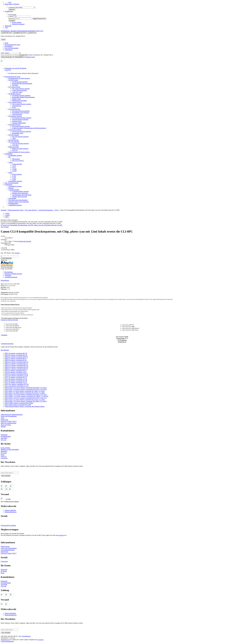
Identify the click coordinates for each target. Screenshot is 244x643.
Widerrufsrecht (5, 546)
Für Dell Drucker (13, 140)
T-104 (14, 178)
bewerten (61, 535)
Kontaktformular (6, 436)
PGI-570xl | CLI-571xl (39, 398)
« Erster (7, 213)
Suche (6, 43)
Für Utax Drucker (13, 142)
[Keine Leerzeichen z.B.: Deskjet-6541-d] (23, 55)
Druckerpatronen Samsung (20, 119)
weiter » (7, 217)
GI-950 (14, 171)
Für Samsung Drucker (15, 116)
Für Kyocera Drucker (14, 130)
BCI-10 (25, 362)
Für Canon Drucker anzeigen (21, 88)
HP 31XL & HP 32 (18, 160)
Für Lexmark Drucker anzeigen (21, 104)
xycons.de (40, 639)
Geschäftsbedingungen (7, 550)
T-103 (14, 176)
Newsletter (4, 438)
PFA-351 (15, 150)
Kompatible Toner (17, 133)
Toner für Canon (17, 92)
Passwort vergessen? (18, 24)
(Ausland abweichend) (24, 241)
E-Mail (10, 16)
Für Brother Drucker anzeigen (21, 95)
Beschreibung (9, 272)
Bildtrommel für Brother (19, 100)
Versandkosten (26, 636)
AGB (2, 418)
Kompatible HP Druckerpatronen (22, 83)
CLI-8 (24, 372)
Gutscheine (4, 458)
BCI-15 (25, 365)
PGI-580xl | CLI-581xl (39, 401)
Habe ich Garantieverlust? (8, 423)
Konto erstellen (16, 22)
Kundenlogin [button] (9, 11)
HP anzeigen (16, 159)
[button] (12, 4)
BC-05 (25, 355)
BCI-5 (24, 358)
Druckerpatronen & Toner (12, 44)
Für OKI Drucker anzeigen (20, 136)
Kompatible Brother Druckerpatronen (23, 97)
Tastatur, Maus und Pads (19, 196)
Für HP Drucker (13, 80)
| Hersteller (8, 275)
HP (9, 157)
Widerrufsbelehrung (10, 512)
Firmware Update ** (9, 421)
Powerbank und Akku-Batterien (18, 200)
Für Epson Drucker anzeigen (21, 111)
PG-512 (25, 384)
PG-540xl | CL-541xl (38, 391)
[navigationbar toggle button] (6, 33)
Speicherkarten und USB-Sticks (21, 195)
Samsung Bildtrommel (19, 123)
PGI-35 (25, 374)
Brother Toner (16, 99)
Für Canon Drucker (14, 87)
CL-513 (25, 386)
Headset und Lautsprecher (20, 193)
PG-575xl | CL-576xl (38, 399)
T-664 (14, 179)
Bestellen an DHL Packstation (10, 449)
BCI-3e (25, 357)
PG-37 (25, 377)
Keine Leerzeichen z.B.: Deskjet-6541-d (41, 55)
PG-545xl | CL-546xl (38, 393)
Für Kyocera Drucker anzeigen (21, 131)
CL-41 (25, 382)
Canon (10, 162)
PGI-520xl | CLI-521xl (39, 387)
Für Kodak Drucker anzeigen (21, 126)
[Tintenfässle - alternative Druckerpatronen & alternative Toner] (22, 31)
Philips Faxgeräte (13, 147)
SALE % (3, 456)
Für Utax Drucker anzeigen (20, 143)
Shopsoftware (5, 639)
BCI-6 (24, 360)
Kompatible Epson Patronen (20, 112)
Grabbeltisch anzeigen (15, 186)
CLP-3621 (15, 145)
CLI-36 (25, 375)
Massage (11, 188)
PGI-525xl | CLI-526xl (39, 389)
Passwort (11, 18)
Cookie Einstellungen (7, 641)
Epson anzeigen (17, 174)
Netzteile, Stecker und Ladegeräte (18, 202)
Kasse (2, 454)
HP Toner (15, 85)
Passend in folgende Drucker (13, 274)
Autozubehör (12, 198)
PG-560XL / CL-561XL (40, 396)
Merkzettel (8, 26)
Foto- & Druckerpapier (11, 48)
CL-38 (25, 379)
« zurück (7, 215)
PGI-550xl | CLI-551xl (39, 394)
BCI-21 (25, 369)
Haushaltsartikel (13, 203)
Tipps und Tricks (6, 425)
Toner (14, 107)
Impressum (4, 434)
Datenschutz (4, 419)
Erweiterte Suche (30, 57)
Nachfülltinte (8, 46)
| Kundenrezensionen (11, 277)
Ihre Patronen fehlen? (38, 406)
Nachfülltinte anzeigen (15, 155)
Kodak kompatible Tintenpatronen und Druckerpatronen (29, 128)
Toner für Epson (17, 114)
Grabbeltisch (8, 50)
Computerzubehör (13, 190)
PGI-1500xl (29, 403)
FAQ (9, 2)
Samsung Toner (17, 121)
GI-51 (14, 167)
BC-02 (25, 353)
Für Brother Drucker (14, 94)
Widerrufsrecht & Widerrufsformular (12, 414)
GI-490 (14, 169)
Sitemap (3, 426)
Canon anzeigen (17, 164)
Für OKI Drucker (13, 135)
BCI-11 (25, 363)
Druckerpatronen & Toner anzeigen (19, 78)
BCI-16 (25, 367)
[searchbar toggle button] (32, 33)
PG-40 (25, 381)
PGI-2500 (28, 405)
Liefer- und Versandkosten (9, 416)
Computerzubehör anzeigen (20, 191)
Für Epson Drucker (14, 109)
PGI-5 (24, 370)
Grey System (5, 227)
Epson (10, 172)
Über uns (3, 440)
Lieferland (11, 7)
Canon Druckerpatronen (19, 90)
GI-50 (14, 166)
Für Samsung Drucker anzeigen (21, 118)
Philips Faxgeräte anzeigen (20, 148)
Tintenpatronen (16, 106)
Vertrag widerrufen (10, 510)
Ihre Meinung (5, 350)
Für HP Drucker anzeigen (20, 82)
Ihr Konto (4, 453)
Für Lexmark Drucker (15, 102)
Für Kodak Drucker (14, 124)
